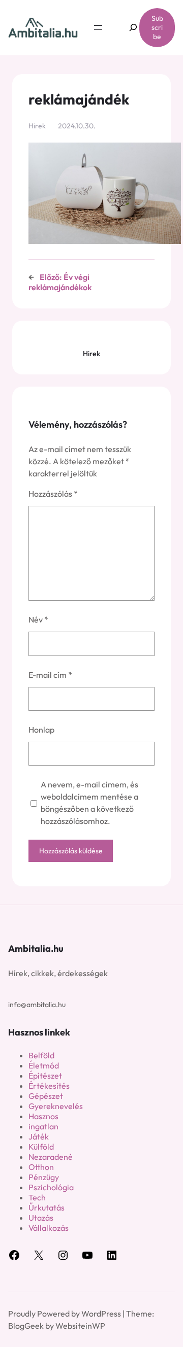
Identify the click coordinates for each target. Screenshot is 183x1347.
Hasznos (43, 1116)
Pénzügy (43, 1177)
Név (38, 619)
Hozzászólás (53, 494)
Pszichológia (51, 1187)
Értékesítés (49, 1086)
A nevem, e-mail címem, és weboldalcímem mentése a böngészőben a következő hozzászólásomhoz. (89, 802)
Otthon (41, 1167)
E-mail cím (50, 675)
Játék (38, 1136)
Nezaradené (50, 1157)
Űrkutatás (46, 1207)
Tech (37, 1197)
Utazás (40, 1218)
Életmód (43, 1065)
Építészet (45, 1075)
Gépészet (45, 1096)
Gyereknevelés (55, 1106)
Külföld (41, 1147)
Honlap (41, 729)
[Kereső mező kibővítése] (127, 28)
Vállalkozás (48, 1228)
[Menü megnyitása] (98, 27)
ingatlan (43, 1126)
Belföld (41, 1055)
